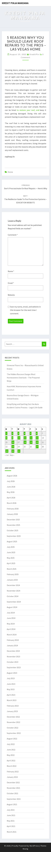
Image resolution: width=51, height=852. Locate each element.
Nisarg (25, 849)
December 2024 (13, 585)
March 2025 (11, 569)
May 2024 (10, 623)
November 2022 (13, 722)
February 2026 (13, 508)
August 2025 (12, 541)
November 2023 (13, 656)
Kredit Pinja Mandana (15, 3)
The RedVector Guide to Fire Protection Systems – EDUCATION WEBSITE (25, 199)
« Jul (7, 455)
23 (13, 446)
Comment (13, 235)
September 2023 (14, 667)
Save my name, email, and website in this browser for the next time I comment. (25, 310)
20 (37, 442)
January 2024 (12, 645)
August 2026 (12, 475)
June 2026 (11, 486)
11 (25, 438)
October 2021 (12, 793)
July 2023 (11, 678)
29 (7, 451)
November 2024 (13, 590)
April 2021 (11, 826)
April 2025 (11, 563)
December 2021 (13, 782)
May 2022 (10, 755)
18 (25, 442)
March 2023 (11, 700)
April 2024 (11, 629)
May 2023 (10, 689)
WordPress (34, 846)
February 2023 (13, 705)
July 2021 (11, 810)
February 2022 (13, 771)
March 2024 (11, 634)
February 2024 (13, 640)
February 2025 (13, 574)
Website (11, 295)
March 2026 (11, 503)
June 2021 (11, 815)
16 (13, 442)
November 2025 (13, 525)
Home (10, 172)
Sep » (12, 455)
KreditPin (34, 54)
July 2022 (11, 744)
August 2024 (12, 607)
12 (31, 438)
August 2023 (12, 673)
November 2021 (13, 788)
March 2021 (11, 832)
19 (31, 442)
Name (11, 271)
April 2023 (11, 695)
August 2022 (12, 738)
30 (13, 451)
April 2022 (11, 760)
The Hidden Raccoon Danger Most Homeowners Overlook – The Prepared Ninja (23, 377)
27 (37, 446)
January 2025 (12, 580)
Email (11, 283)
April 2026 (11, 497)
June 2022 (11, 749)
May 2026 (10, 492)
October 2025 (12, 530)
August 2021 (12, 804)
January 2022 (12, 777)
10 (19, 438)
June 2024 (11, 618)
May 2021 (10, 821)
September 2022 (14, 733)
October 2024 (12, 596)
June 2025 (11, 552)
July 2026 (11, 481)
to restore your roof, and (28, 110)
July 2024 (11, 612)
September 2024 (14, 601)
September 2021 (14, 799)
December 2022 (13, 717)
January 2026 (12, 514)
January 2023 (12, 711)
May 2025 (10, 558)
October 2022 (12, 727)
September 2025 (14, 536)
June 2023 (11, 684)
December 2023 (13, 651)
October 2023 (12, 662)
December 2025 (13, 519)
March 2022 (11, 766)
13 (37, 438)
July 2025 (11, 547)
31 (19, 451)
